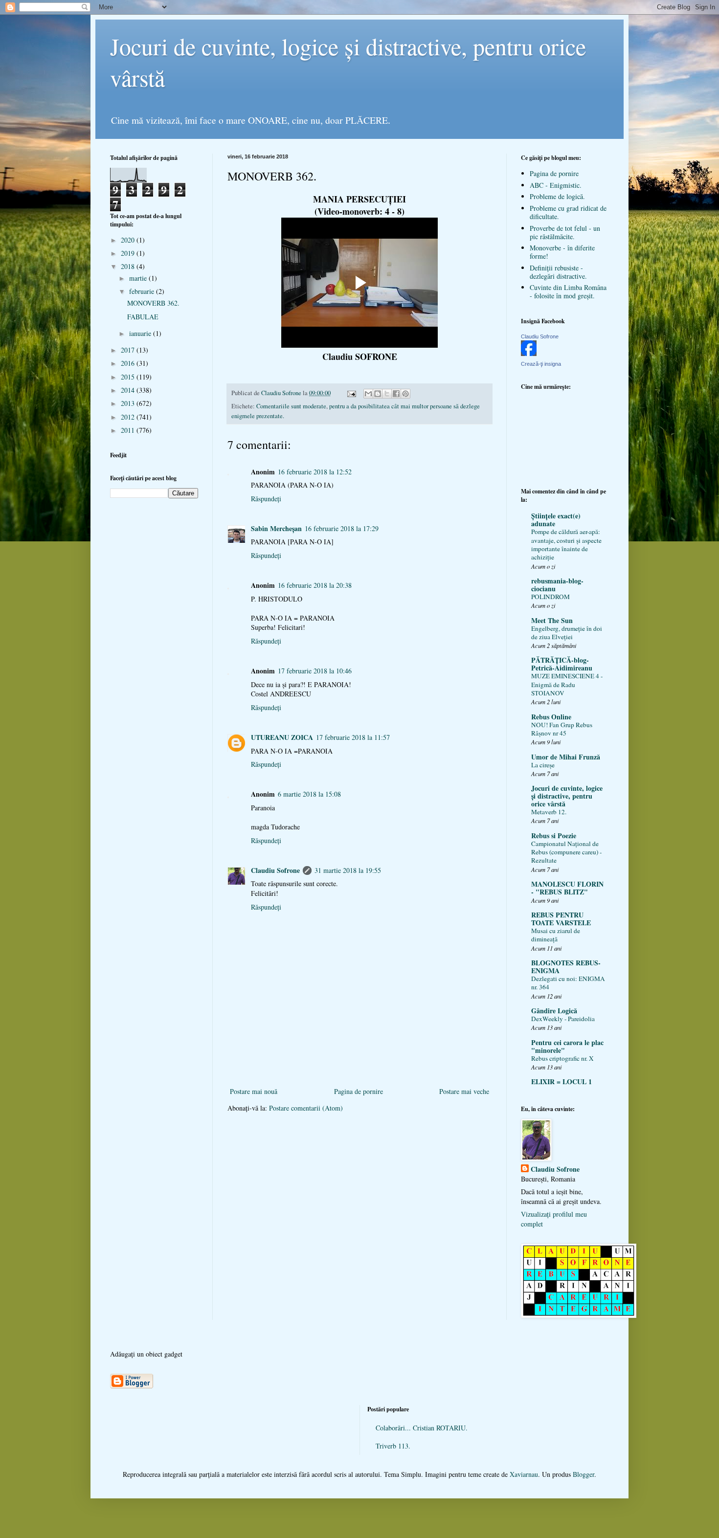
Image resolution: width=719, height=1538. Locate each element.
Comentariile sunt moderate (291, 406)
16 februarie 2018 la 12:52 (315, 471)
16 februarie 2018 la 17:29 (342, 528)
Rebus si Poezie (553, 835)
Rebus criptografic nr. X (562, 1058)
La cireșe (543, 764)
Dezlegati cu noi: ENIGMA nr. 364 (568, 982)
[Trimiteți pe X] (387, 394)
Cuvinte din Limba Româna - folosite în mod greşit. (568, 291)
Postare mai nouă (253, 1091)
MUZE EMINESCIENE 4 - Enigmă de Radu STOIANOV (567, 684)
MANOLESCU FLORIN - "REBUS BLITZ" (567, 888)
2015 (128, 376)
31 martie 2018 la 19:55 (348, 870)
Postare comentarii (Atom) (306, 1108)
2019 (128, 253)
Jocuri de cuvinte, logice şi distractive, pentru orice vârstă (567, 796)
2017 (128, 350)
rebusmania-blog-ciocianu (557, 585)
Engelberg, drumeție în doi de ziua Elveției (566, 632)
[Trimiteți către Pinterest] (405, 394)
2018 (128, 266)
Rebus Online (551, 717)
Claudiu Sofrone (275, 870)
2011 (128, 430)
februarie (142, 291)
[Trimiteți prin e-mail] (368, 394)
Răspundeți (266, 498)
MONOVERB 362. (153, 303)
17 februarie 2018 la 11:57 (353, 737)
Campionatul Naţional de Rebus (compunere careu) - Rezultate (566, 852)
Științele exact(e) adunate (556, 520)
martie (139, 278)
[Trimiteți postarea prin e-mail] (351, 393)
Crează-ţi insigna (541, 364)
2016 (128, 363)
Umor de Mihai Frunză (565, 757)
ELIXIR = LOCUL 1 (561, 1081)
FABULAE (142, 316)
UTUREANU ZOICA (282, 737)
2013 (128, 403)
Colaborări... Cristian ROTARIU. (422, 1427)
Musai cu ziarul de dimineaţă (555, 934)
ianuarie (141, 333)
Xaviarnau (524, 1474)
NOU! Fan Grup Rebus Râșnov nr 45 (561, 728)
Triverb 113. (393, 1445)
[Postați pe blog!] (377, 394)
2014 (128, 390)
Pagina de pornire (358, 1091)
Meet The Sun (552, 620)
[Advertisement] (359, 1069)
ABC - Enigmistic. (556, 185)
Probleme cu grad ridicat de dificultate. (568, 212)
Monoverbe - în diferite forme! (562, 252)
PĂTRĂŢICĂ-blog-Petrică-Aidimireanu (561, 664)
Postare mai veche (464, 1091)
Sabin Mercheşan (276, 528)
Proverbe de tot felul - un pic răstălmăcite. (565, 232)
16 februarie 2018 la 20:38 (315, 585)
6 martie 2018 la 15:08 (309, 794)
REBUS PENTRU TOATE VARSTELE (561, 919)
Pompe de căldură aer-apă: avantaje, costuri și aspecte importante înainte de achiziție (566, 544)
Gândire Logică (554, 1010)
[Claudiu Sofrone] (529, 353)
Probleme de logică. (557, 196)
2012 (128, 417)
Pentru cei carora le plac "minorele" (567, 1046)
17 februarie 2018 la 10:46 (315, 670)
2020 (128, 240)
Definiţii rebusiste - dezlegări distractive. (558, 272)
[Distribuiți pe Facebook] (396, 394)
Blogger (583, 1474)
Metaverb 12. (548, 811)
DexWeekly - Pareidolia (563, 1018)
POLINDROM (550, 596)
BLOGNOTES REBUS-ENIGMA (566, 967)
